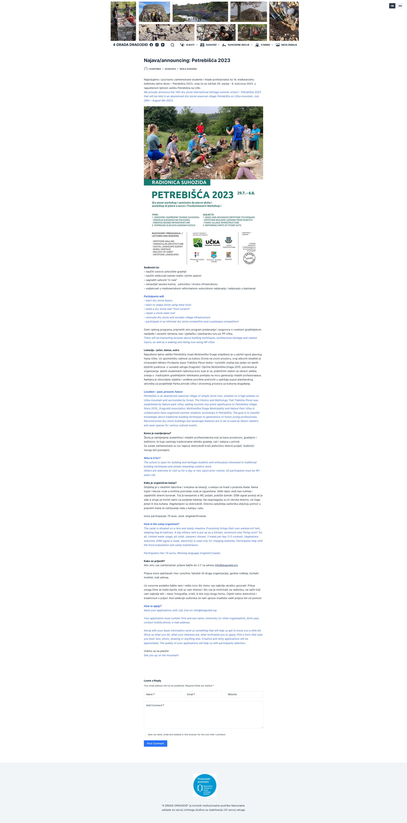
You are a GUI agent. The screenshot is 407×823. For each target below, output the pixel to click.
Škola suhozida (188, 69)
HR (392, 5)
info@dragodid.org (226, 565)
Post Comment (155, 743)
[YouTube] (162, 44)
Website (232, 694)
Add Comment (155, 705)
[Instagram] (157, 44)
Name (150, 694)
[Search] (172, 45)
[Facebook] (151, 44)
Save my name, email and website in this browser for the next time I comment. (187, 734)
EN (400, 5)
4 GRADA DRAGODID (130, 45)
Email (191, 694)
